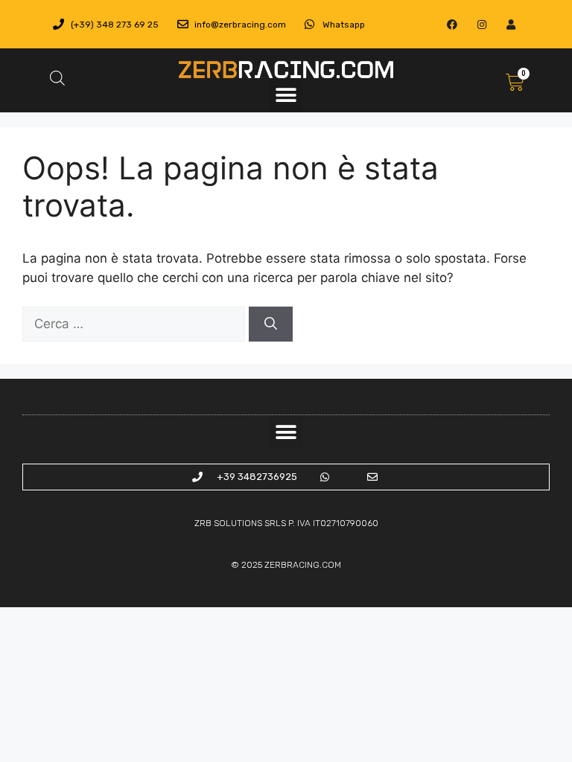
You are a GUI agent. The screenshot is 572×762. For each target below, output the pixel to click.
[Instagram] (481, 24)
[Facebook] (452, 24)
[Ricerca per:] (135, 323)
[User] (510, 24)
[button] (285, 95)
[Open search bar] (57, 78)
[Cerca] (271, 324)
